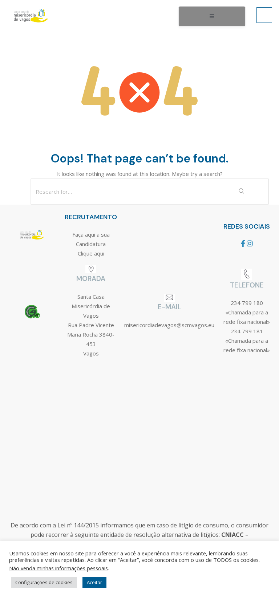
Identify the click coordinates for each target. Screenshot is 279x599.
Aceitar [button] (94, 582)
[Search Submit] (241, 191)
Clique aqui (91, 253)
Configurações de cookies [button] (44, 582)
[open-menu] (212, 16)
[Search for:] (139, 191)
